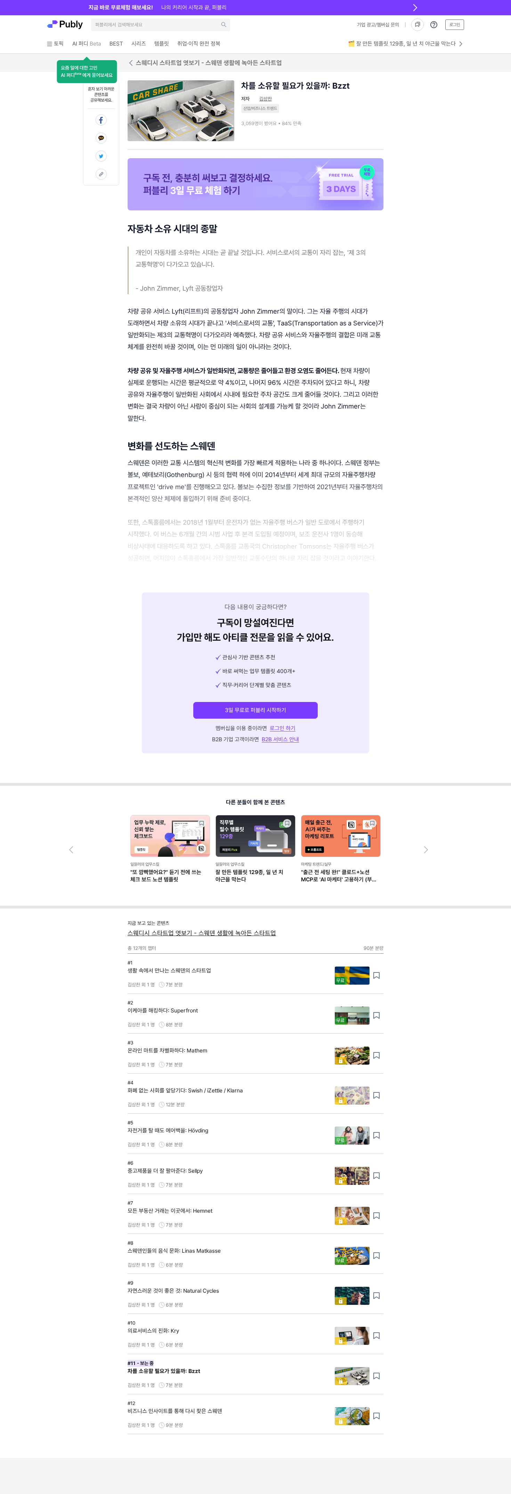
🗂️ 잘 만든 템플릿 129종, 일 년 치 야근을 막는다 (402, 43)
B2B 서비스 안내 (280, 739)
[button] (87, 71)
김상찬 (265, 99)
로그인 (454, 24)
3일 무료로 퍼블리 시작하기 (255, 710)
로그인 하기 (282, 728)
